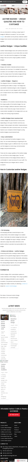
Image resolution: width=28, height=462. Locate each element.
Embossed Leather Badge (12, 295)
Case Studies (17, 432)
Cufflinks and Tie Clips (6, 432)
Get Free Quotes (14, 414)
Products (16, 429)
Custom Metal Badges (6, 427)
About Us (16, 427)
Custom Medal (4, 425)
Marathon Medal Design (14, 320)
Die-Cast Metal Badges (12, 297)
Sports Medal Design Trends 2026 (3, 325)
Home (15, 425)
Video (15, 436)
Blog (15, 434)
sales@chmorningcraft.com (9, 1)
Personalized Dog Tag (6, 436)
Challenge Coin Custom (6, 434)
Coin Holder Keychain (6, 429)
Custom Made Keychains (7, 438)
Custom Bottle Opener (6, 440)
